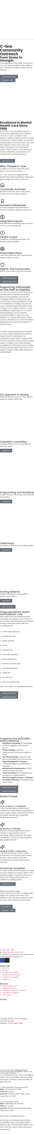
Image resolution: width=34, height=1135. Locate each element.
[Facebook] (2, 960)
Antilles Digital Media (15, 1023)
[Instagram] (7, 960)
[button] (17, 39)
